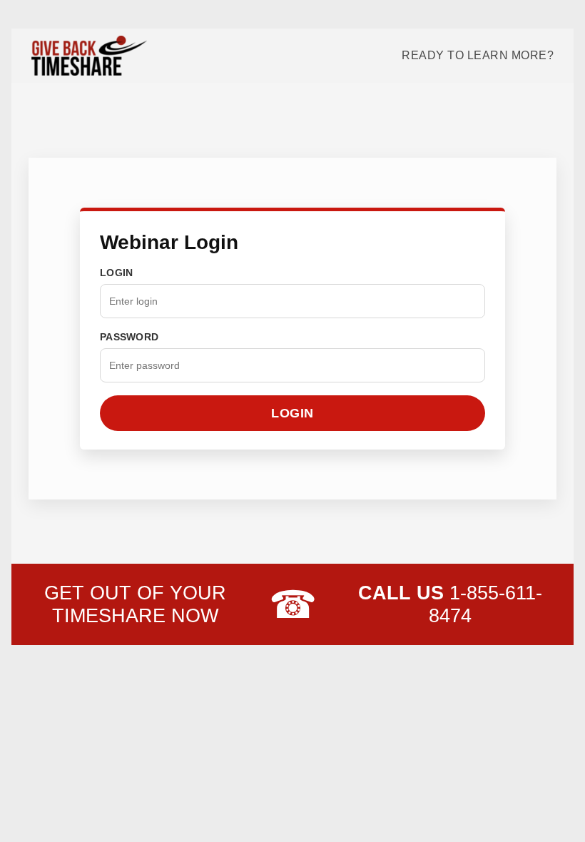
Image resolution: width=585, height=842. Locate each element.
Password (129, 337)
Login (116, 272)
